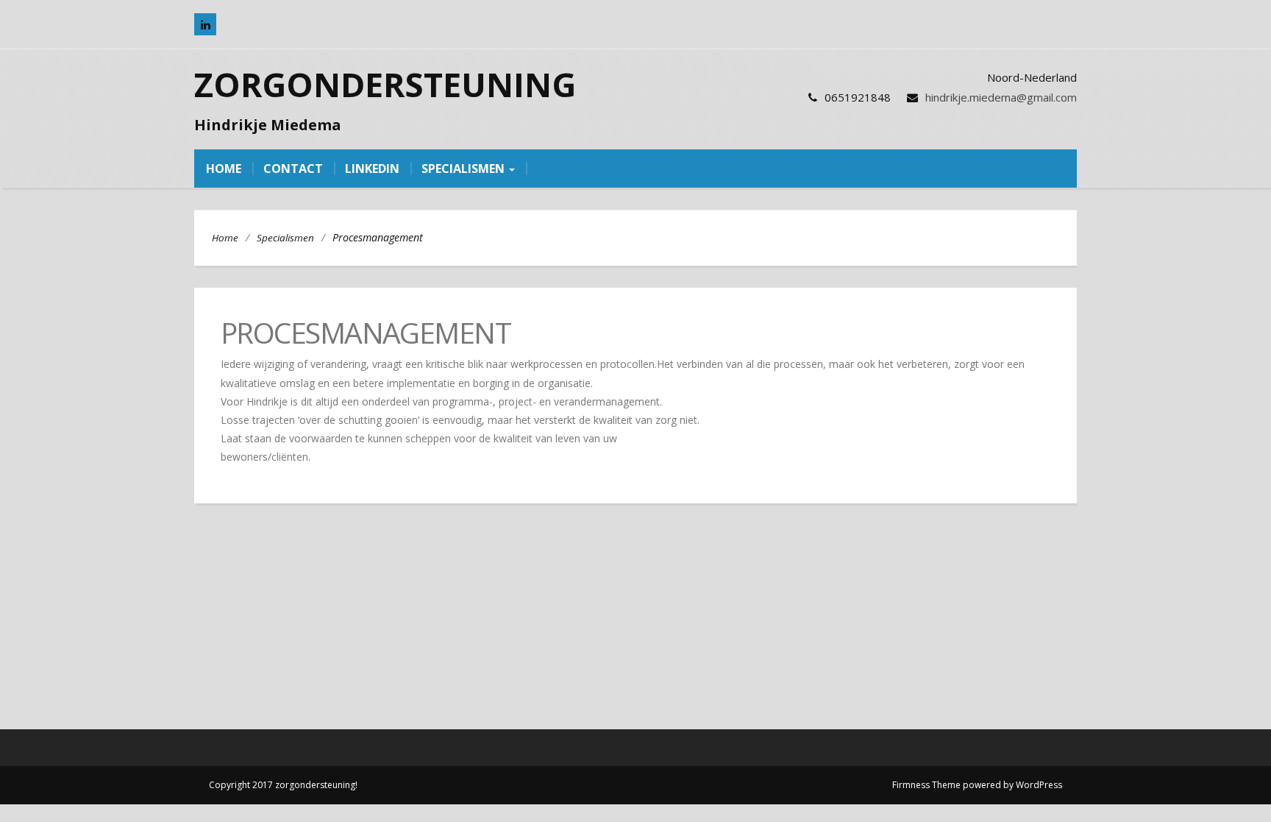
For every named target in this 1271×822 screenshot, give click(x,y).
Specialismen (464, 168)
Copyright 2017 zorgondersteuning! (283, 785)
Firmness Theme (926, 785)
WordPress (1039, 785)
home (223, 168)
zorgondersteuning (385, 84)
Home (225, 237)
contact (293, 168)
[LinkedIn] (205, 24)
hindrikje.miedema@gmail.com (1001, 97)
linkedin (372, 168)
